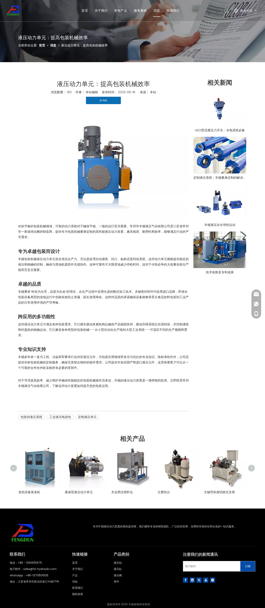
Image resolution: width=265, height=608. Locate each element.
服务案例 (140, 10)
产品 (75, 575)
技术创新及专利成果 (220, 272)
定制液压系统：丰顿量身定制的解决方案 (219, 177)
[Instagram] (212, 580)
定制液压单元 (87, 417)
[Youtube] (205, 580)
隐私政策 (77, 594)
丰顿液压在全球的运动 (219, 225)
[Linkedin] (192, 580)
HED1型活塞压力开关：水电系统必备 (220, 130)
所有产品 (120, 10)
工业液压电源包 (60, 417)
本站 (153, 92)
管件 (116, 582)
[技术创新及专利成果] (219, 250)
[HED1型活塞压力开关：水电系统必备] (219, 108)
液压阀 (118, 575)
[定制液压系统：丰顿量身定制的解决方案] (219, 155)
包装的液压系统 (31, 417)
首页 (84, 10)
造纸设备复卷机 (29, 492)
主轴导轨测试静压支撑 (219, 492)
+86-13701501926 (37, 575)
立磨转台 (164, 492)
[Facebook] (185, 580)
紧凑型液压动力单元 (79, 492)
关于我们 (101, 10)
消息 (156, 10)
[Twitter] (199, 580)
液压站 (118, 563)
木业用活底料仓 (122, 492)
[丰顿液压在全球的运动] (219, 202)
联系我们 (173, 10)
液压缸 (118, 569)
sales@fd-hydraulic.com (40, 569)
